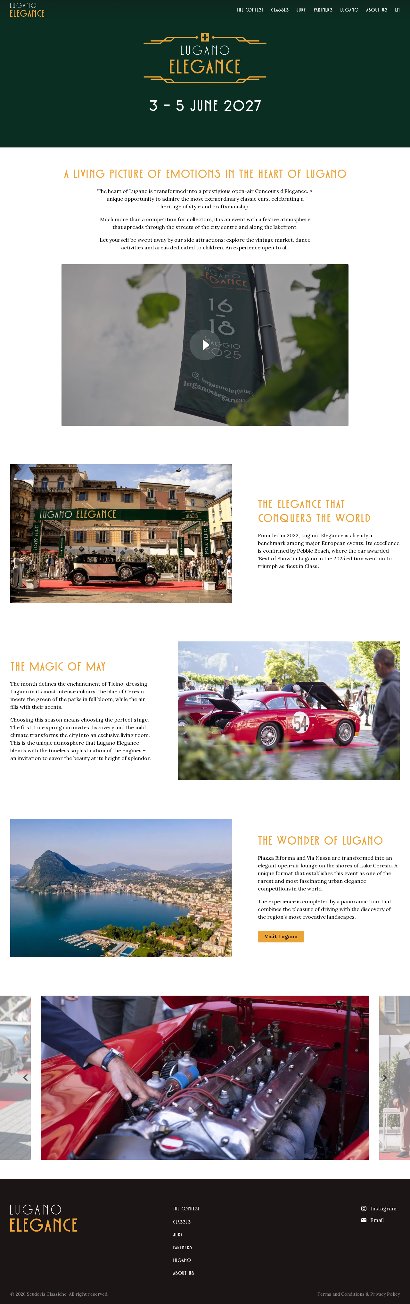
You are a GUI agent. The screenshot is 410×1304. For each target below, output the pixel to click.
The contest (250, 9)
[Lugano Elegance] (27, 10)
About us (376, 9)
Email (377, 1220)
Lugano (349, 9)
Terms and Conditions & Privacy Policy (358, 1294)
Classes (280, 9)
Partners (323, 9)
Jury (301, 9)
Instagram (383, 1208)
